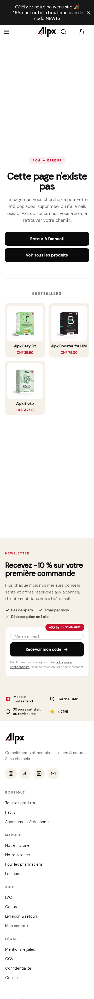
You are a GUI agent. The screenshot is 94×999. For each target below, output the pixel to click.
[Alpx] (47, 32)
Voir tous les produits (47, 255)
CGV (9, 959)
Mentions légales (20, 949)
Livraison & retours (21, 916)
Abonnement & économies (28, 822)
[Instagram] (11, 774)
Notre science (17, 855)
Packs (10, 812)
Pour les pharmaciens (24, 864)
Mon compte (16, 926)
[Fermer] (89, 12)
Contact (12, 907)
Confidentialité (18, 968)
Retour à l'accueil (47, 238)
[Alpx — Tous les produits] (14, 738)
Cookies (12, 978)
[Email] (53, 774)
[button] (84, 32)
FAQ (8, 897)
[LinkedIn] (39, 774)
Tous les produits (20, 803)
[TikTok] (25, 774)
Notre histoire (17, 845)
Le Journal (14, 874)
